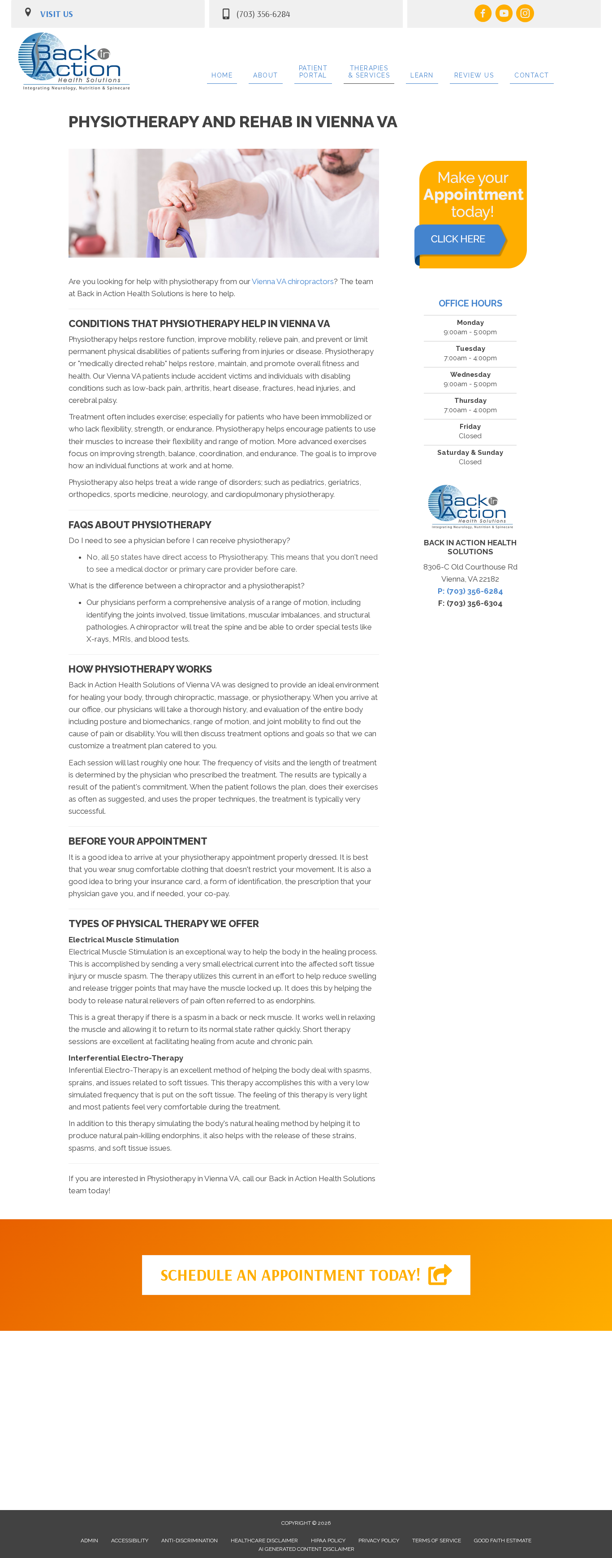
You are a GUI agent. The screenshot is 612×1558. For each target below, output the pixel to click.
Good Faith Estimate (502, 1540)
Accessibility (129, 1540)
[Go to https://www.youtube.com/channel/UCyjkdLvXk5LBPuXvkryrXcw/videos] (504, 14)
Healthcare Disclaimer (264, 1540)
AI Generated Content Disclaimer (306, 1549)
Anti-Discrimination (189, 1540)
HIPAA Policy (328, 1540)
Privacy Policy (378, 1540)
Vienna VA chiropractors (293, 281)
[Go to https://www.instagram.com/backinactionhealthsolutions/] (525, 14)
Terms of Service (436, 1540)
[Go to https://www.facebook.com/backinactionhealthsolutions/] (483, 14)
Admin (89, 1540)
